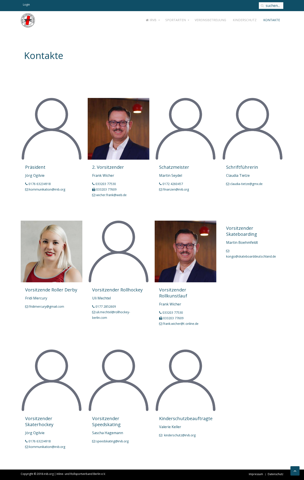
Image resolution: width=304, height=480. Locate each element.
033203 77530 (105, 184)
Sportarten (175, 20)
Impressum (256, 474)
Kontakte (271, 20)
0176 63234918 (39, 184)
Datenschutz (275, 474)
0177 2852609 (105, 306)
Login (26, 4)
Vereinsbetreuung (210, 20)
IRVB (152, 20)
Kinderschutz (245, 20)
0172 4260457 (172, 184)
